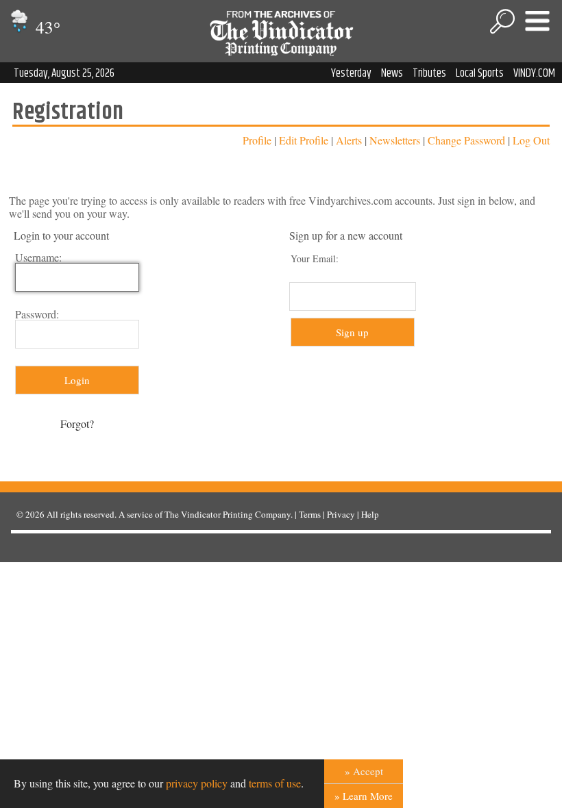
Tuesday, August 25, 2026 (64, 73)
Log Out (531, 140)
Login (77, 380)
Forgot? (77, 423)
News (392, 73)
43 (46, 27)
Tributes (429, 73)
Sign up (352, 332)
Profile (257, 140)
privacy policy (197, 783)
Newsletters (394, 140)
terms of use (275, 783)
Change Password (466, 140)
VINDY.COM (534, 73)
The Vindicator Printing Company (227, 514)
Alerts (349, 140)
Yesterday (351, 73)
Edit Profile (303, 140)
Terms (310, 514)
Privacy (341, 514)
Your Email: (315, 258)
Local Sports (480, 73)
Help (370, 514)
